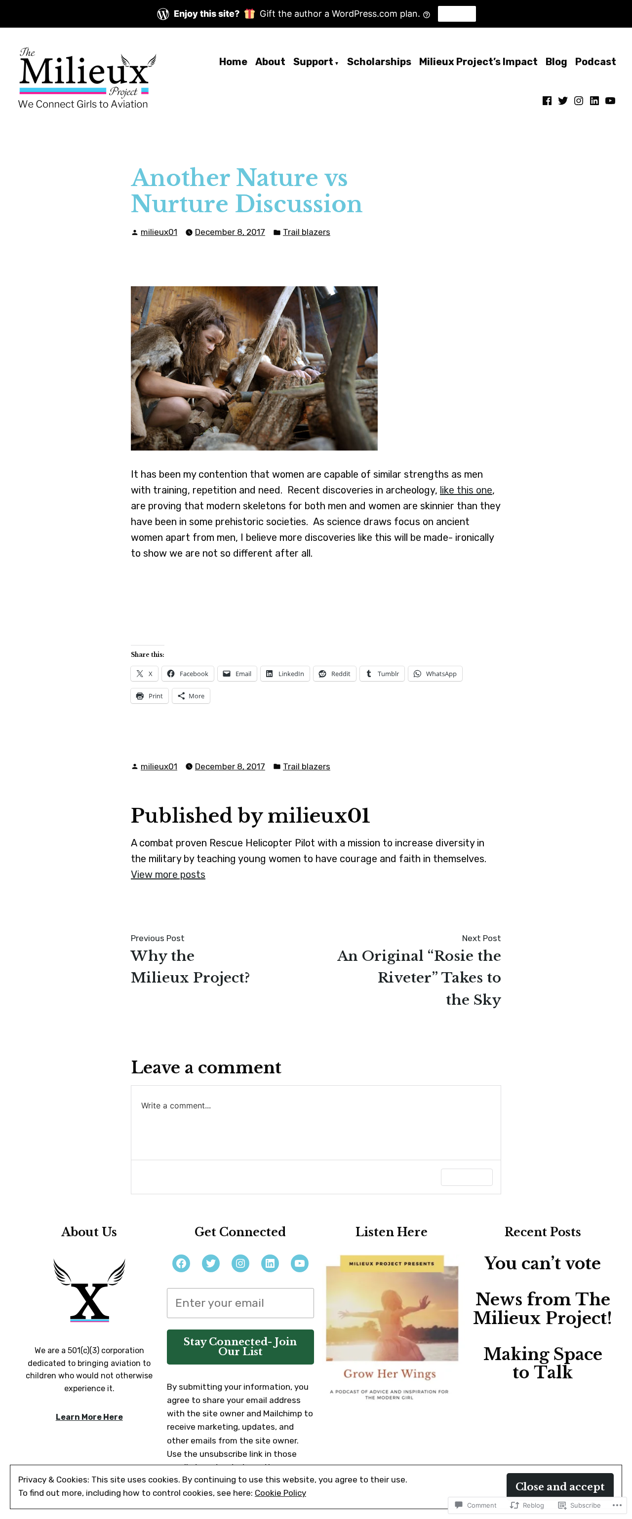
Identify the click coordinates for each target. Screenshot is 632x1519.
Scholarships (379, 62)
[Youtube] (609, 101)
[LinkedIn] (594, 101)
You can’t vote (542, 1263)
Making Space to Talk (542, 1364)
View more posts (168, 874)
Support (313, 62)
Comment (466, 1177)
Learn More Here (89, 1417)
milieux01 (159, 232)
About (270, 62)
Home (233, 62)
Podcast (595, 62)
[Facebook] (548, 101)
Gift (457, 14)
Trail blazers (306, 232)
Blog (556, 62)
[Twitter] (563, 101)
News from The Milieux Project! (542, 1309)
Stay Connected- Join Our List (240, 1347)
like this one (466, 490)
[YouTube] (300, 1263)
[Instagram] (579, 101)
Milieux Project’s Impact (478, 62)
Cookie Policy (280, 1493)
